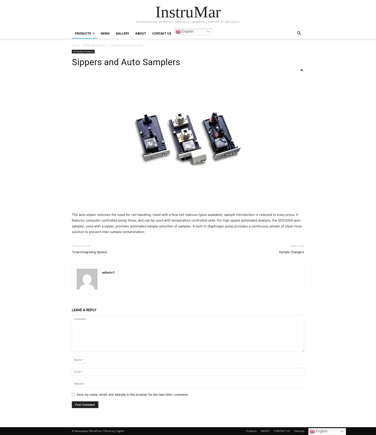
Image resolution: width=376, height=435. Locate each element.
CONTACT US (161, 33)
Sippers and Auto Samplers (126, 62)
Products (251, 431)
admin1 (108, 272)
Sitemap (299, 431)
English (187, 31)
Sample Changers (291, 252)
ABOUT (140, 33)
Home (75, 45)
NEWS (105, 33)
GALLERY (122, 33)
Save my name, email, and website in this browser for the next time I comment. (132, 394)
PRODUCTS (83, 33)
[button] (299, 34)
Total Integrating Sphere (89, 252)
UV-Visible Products (95, 45)
